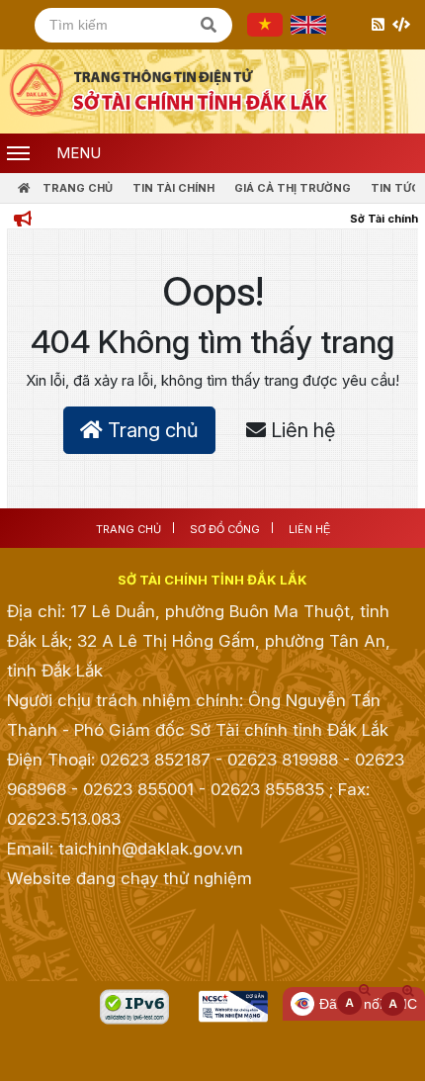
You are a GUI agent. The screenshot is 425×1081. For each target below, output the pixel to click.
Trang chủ (151, 430)
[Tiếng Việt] (265, 25)
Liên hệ (300, 430)
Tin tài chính (173, 188)
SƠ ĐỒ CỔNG (225, 529)
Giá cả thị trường (292, 188)
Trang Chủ (76, 188)
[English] (308, 25)
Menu (78, 152)
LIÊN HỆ (309, 529)
